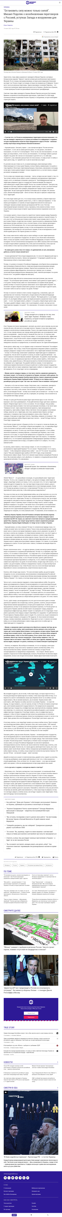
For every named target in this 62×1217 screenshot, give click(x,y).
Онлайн (34, 1203)
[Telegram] (31, 1215)
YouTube (34, 1206)
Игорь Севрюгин (8, 25)
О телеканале (7, 1188)
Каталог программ (9, 1191)
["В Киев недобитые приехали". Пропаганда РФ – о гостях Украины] (31, 1123)
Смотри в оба (11, 1087)
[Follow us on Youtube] (12, 1177)
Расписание (35, 1209)
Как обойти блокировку (10, 1194)
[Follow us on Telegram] (20, 1177)
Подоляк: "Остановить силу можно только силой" (22, 105)
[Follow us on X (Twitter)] (8, 1177)
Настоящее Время (12, 107)
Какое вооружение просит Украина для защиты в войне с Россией (28, 661)
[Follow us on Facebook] (5, 1177)
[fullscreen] (56, 131)
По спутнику (7, 1209)
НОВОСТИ (8, 1062)
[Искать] (47, 1215)
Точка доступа (8, 1203)
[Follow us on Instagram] (16, 1177)
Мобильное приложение (38, 1188)
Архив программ (36, 1194)
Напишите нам (36, 1191)
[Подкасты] (27, 1177)
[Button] (37, 32)
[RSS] (23, 1177)
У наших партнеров (9, 1206)
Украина (6, 7)
